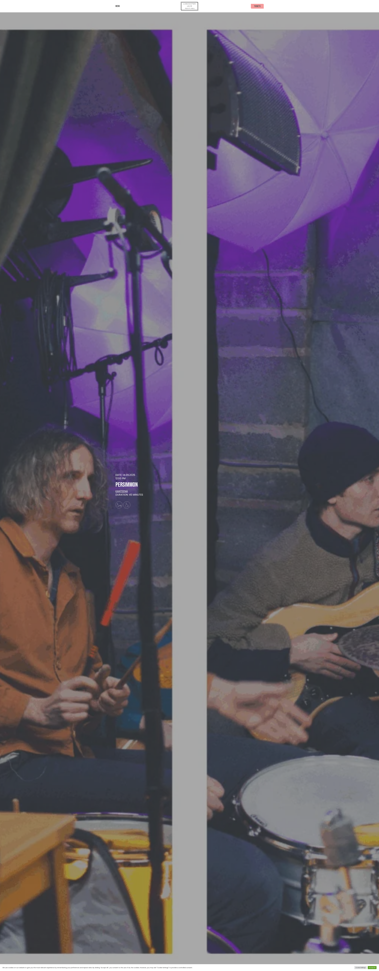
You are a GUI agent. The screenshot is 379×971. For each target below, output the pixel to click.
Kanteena (121, 491)
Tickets (257, 6)
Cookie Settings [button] (361, 968)
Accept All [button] (372, 968)
